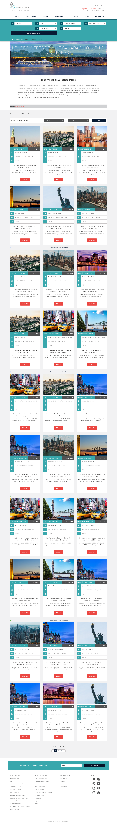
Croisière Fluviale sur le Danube (18, 798)
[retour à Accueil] (13, 39)
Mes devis (62, 781)
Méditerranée (13, 801)
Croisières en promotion (42, 781)
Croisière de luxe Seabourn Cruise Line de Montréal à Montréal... (92, 475)
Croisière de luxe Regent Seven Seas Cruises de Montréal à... (58, 166)
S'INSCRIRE (94, 765)
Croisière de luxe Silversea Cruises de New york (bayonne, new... (58, 351)
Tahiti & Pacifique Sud (15, 804)
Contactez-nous (39, 789)
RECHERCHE (33, 33)
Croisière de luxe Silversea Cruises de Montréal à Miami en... (58, 600)
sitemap (37, 804)
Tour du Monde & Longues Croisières (20, 806)
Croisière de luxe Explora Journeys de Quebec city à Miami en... (92, 415)
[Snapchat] (93, 787)
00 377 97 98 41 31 (92, 9)
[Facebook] (98, 779)
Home (17, 17)
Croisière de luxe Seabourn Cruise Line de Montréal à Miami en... (25, 600)
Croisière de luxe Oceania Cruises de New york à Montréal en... (92, 227)
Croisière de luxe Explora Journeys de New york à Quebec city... (58, 475)
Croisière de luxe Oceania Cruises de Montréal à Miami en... (25, 351)
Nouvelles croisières (40, 784)
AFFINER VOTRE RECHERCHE (20, 120)
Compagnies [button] (60, 17)
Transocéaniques (14, 809)
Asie (11, 781)
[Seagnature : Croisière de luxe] (33, 5)
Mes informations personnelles (69, 784)
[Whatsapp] (93, 783)
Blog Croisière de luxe (41, 778)
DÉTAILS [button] (24, 179)
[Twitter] (98, 783)
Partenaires (38, 798)
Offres (75, 17)
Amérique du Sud (14, 778)
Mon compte (63, 778)
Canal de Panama (14, 792)
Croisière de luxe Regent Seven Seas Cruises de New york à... (25, 166)
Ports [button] (45, 17)
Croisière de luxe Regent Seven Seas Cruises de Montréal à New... (25, 227)
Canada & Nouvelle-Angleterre (18, 789)
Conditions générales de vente (43, 792)
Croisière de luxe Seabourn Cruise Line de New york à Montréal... (25, 539)
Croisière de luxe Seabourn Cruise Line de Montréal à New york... (58, 539)
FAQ (36, 801)
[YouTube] (98, 792)
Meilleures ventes (40, 786)
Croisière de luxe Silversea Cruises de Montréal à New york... (92, 351)
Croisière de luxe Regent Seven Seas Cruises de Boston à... (92, 166)
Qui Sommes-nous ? (40, 795)
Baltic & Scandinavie (15, 786)
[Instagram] (93, 792)
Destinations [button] (31, 17)
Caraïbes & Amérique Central (18, 795)
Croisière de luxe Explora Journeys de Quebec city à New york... (25, 475)
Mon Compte (99, 17)
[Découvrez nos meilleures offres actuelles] (58, 248)
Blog (87, 17)
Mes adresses (63, 786)
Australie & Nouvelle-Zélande (18, 784)
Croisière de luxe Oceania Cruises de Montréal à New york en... (25, 290)
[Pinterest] (98, 788)
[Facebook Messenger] (93, 778)
